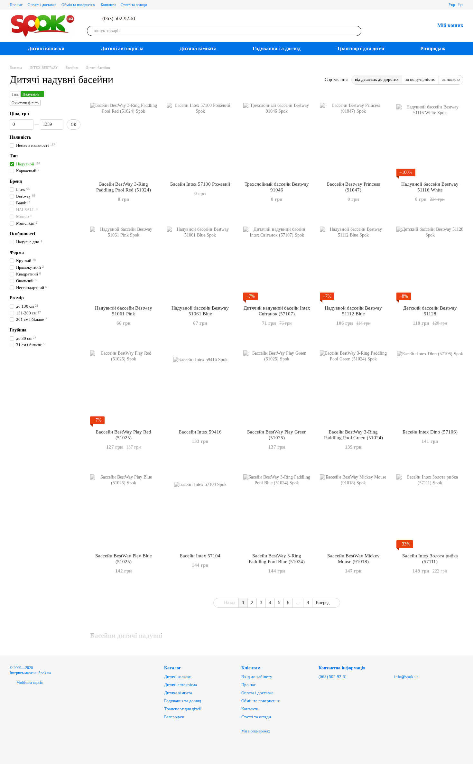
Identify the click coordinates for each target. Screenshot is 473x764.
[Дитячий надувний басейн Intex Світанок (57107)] (276, 260)
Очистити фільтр (25, 103)
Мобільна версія (29, 682)
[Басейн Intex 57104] (200, 508)
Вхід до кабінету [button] (256, 676)
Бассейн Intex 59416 (200, 431)
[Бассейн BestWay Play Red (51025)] (123, 384)
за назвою (451, 79)
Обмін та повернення (78, 5)
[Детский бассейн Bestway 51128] (429, 260)
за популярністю (420, 79)
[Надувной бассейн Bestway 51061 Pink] (123, 260)
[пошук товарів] (356, 31)
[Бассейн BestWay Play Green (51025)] (276, 384)
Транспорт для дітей (360, 48)
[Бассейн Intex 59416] (200, 384)
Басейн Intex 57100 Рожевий (200, 184)
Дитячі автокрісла (122, 48)
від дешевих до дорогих (377, 79)
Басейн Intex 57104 (200, 555)
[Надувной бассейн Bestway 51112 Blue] (353, 260)
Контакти (108, 5)
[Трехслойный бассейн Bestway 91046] (276, 136)
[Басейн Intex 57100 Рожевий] (200, 136)
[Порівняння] (396, 26)
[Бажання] (413, 26)
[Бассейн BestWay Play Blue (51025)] (123, 508)
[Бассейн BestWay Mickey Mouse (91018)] (353, 508)
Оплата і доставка (42, 5)
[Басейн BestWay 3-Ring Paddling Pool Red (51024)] (123, 136)
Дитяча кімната (198, 48)
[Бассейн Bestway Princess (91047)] (353, 136)
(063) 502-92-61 (119, 18)
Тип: (15, 94)
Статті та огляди (134, 5)
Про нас (16, 5)
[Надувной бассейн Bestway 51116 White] (429, 136)
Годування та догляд (277, 48)
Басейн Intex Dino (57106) (430, 431)
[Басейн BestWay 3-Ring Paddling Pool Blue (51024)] (276, 508)
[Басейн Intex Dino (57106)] (429, 384)
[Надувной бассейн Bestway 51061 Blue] (200, 260)
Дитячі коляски (46, 48)
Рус (460, 5)
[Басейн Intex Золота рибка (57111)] (429, 508)
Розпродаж (432, 48)
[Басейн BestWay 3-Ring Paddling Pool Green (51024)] (353, 384)
